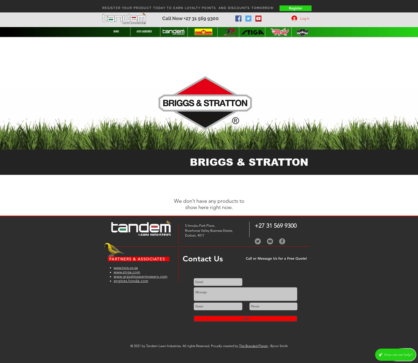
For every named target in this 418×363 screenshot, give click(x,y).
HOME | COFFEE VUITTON (339, 8)
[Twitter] (248, 18)
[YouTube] (258, 18)
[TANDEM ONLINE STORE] (173, 32)
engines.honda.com (131, 281)
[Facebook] (238, 18)
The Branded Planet (253, 346)
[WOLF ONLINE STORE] (203, 32)
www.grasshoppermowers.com (140, 276)
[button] (200, 145)
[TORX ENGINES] (229, 32)
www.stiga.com (127, 272)
